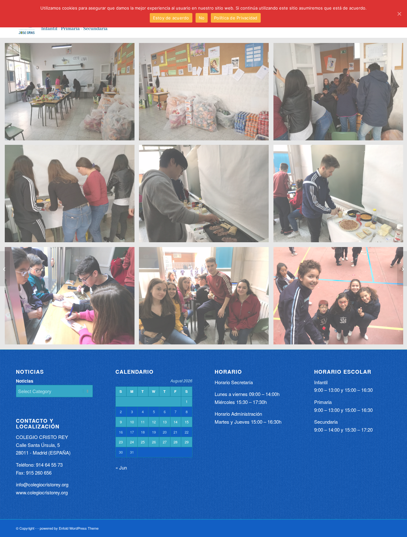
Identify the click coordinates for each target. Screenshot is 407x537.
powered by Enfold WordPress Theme (69, 528)
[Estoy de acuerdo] (399, 14)
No (202, 17)
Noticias (24, 381)
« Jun (121, 467)
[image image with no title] (72, 94)
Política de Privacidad (236, 17)
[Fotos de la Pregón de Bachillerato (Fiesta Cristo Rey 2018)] (5, 268)
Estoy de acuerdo (171, 17)
